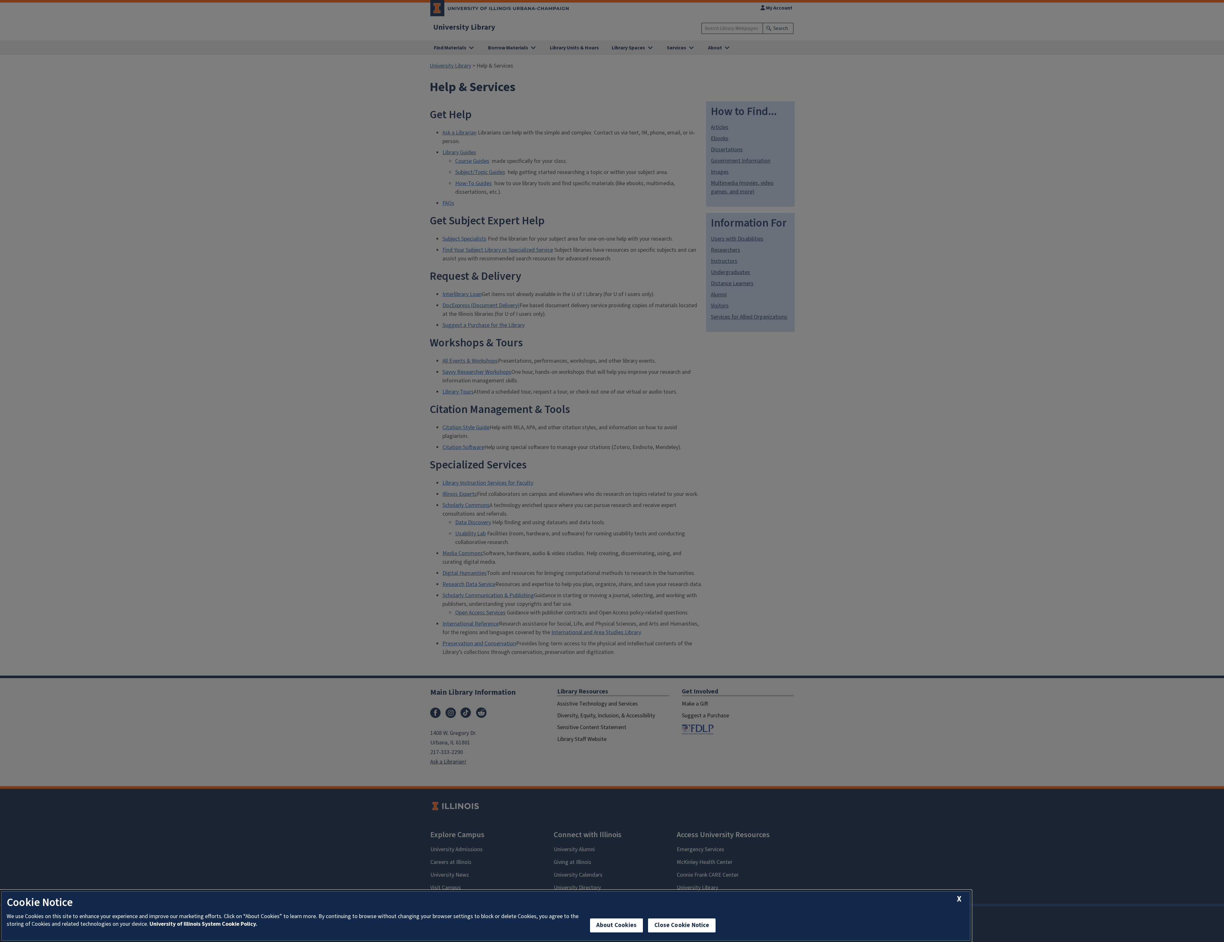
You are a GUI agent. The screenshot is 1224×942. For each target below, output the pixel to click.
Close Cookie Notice (681, 925)
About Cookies (616, 925)
